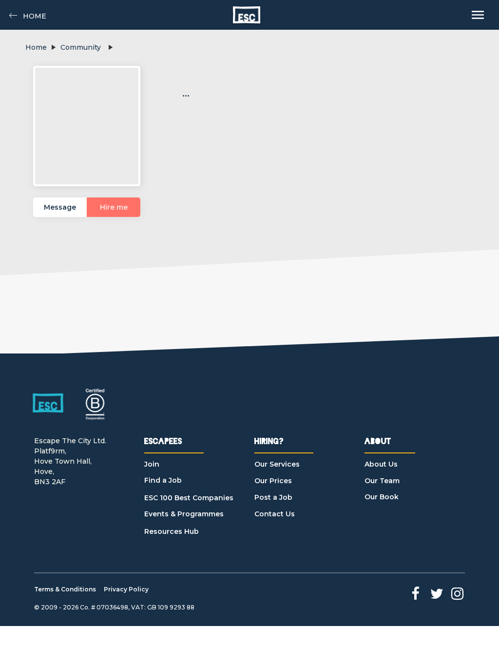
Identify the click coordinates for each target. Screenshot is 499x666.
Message (60, 207)
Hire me (114, 207)
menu (478, 15)
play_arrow (53, 47)
